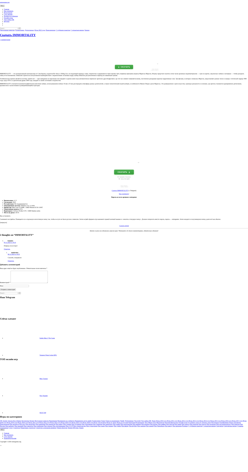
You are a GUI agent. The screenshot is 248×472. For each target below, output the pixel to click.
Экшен (81, 428)
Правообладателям (10, 438)
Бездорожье (25, 421)
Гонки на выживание (113, 421)
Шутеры (6, 21)
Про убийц (117, 426)
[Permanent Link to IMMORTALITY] (22, 61)
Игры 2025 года (77, 422)
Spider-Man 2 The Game (47, 338)
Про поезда (202, 424)
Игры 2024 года (66, 422)
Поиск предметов (235, 422)
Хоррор (86, 30)
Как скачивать (8, 11)
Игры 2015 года (215, 421)
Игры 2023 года (55, 422)
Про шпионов (177, 426)
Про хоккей (150, 426)
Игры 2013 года (194, 421)
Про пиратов (194, 424)
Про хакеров (141, 426)
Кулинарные (140, 422)
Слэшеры (240, 426)
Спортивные (4, 428)
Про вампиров (40, 424)
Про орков (177, 424)
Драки (154, 421)
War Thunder (44, 396)
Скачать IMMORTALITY (18, 35)
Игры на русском (122, 422)
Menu (2, 6)
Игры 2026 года (88, 422)
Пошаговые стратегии (27, 428)
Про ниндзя (170, 424)
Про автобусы (14, 424)
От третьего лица (205, 422)
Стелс (11, 428)
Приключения (50, 30)
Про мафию (162, 424)
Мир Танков (44, 378)
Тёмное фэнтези (62, 428)
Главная (6, 9)
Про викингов (50, 424)
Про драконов (97, 424)
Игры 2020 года (23, 422)
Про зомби (116, 424)
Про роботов (235, 424)
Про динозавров (87, 424)
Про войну (59, 424)
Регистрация (8, 13)
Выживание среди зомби (83, 421)
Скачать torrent (124, 226)
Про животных (108, 424)
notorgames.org (4, 2)
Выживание (53, 421)
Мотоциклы (160, 422)
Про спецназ (48, 426)
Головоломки (19, 30)
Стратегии (16, 428)
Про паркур (185, 424)
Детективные (29, 30)
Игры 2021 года (33, 422)
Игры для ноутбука (100, 422)
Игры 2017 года (237, 421)
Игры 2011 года (172, 421)
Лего (146, 422)
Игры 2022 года (39, 30)
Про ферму (125, 426)
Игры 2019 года (12, 422)
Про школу (168, 426)
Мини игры (152, 422)
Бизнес (32, 421)
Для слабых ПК (9, 20)
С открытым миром (77, 30)
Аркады (10, 421)
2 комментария (5, 40)
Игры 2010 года (161, 421)
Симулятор (219, 426)
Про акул (22, 424)
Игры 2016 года (226, 421)
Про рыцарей (19, 426)
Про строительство (79, 426)
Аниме (5, 421)
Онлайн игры (8, 18)
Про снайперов (39, 426)
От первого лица (193, 422)
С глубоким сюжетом (63, 30)
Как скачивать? (124, 194)
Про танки (101, 426)
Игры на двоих (112, 422)
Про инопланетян (126, 424)
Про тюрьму (109, 426)
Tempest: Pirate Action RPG (48, 355)
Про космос (154, 424)
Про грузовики (76, 424)
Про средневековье (59, 426)
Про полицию (211, 424)
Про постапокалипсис (223, 424)
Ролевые (185, 426)
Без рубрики (17, 421)
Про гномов (67, 424)
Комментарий (5, 282)
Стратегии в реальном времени (46, 428)
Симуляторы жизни (230, 426)
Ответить (7, 249)
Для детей (137, 421)
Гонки (103, 421)
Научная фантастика (171, 422)
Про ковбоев (137, 424)
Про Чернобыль (159, 426)
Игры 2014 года (204, 421)
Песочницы (215, 422)
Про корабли (145, 424)
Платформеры (224, 422)
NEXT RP (43, 413)
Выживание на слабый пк (66, 421)
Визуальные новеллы (7, 30)
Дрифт (122, 421)
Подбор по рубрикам (11, 16)
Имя (1, 286)
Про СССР (69, 426)
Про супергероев (91, 426)
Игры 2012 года (183, 421)
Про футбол (133, 426)
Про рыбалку (9, 426)
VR (1, 421)
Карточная (132, 422)
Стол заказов (8, 14)
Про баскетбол (30, 424)
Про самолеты (28, 426)
